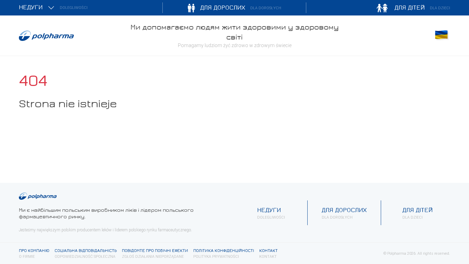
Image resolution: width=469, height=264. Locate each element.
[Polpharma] (70, 36)
